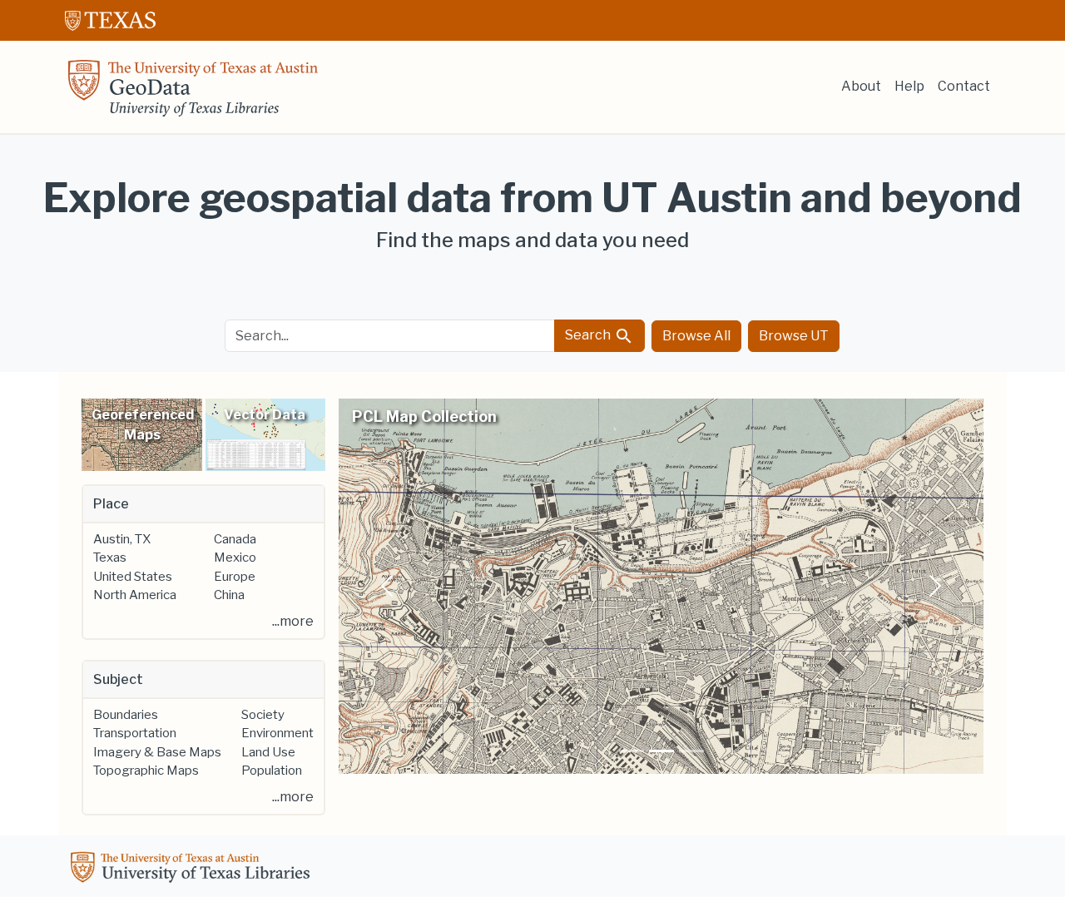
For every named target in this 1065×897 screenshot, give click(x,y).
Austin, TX (122, 539)
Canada (235, 539)
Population (271, 770)
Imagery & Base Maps (157, 752)
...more (293, 621)
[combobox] (390, 335)
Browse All (696, 336)
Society (263, 714)
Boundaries (125, 714)
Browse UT (794, 336)
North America (134, 594)
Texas (109, 557)
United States (132, 576)
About (861, 86)
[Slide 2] (661, 751)
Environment (277, 733)
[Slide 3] (691, 751)
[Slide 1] (631, 751)
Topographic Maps (146, 770)
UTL (193, 869)
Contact (964, 86)
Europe (234, 576)
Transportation (134, 733)
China (229, 594)
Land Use (268, 752)
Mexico (235, 557)
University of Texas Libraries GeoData (193, 93)
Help (909, 86)
